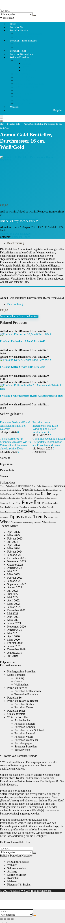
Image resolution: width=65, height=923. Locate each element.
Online (47, 498)
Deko (34, 486)
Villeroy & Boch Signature (15, 233)
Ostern (25, 66)
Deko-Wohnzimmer (45, 486)
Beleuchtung (24, 486)
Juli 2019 (12, 655)
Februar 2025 (15, 538)
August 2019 (14, 652)
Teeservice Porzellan (26, 694)
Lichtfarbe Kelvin (7, 498)
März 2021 (13, 620)
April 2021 (13, 616)
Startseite (5, 457)
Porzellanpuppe (23, 93)
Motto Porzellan (23, 60)
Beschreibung (15, 243)
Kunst (37, 494)
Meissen (12, 881)
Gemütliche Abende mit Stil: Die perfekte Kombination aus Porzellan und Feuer (48, 442)
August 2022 (14, 587)
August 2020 (14, 629)
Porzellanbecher (50, 503)
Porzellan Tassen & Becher (23, 40)
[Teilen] (8, 919)
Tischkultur (26, 517)
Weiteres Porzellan (19, 57)
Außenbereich (12, 486)
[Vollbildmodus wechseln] (5, 919)
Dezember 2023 (16, 558)
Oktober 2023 (15, 564)
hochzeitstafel (40, 490)
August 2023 (14, 567)
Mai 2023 (12, 571)
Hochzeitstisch (52, 490)
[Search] (1, 121)
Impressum (6, 464)
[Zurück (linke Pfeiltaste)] (1, 922)
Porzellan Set (14, 697)
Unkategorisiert (16, 713)
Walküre (12, 864)
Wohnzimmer (49, 522)
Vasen (17, 96)
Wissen (6, 521)
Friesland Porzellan (18, 861)
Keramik (21, 494)
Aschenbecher (22, 99)
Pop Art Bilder (15, 503)
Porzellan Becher (24, 704)
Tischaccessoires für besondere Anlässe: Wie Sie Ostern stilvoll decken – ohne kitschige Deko (15, 443)
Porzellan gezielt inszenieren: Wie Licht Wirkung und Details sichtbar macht (45, 427)
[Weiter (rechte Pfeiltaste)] (5, 922)
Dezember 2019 (16, 649)
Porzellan (31, 502)
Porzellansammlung (8, 512)
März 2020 (13, 639)
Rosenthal (13, 878)
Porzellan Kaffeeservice (28, 33)
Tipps (14, 516)
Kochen (31, 494)
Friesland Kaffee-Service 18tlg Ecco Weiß (22, 367)
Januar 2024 (14, 554)
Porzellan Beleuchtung (9, 507)
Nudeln (24, 498)
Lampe (54, 494)
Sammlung (55, 512)
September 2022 (16, 584)
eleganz (3, 490)
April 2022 (13, 600)
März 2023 (13, 574)
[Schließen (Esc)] (12, 919)
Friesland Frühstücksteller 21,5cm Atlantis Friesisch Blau (31, 395)
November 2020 (16, 626)
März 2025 (13, 535)
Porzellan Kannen (24, 80)
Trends (40, 516)
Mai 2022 (12, 597)
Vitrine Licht (53, 517)
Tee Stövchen (22, 73)
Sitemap (4, 476)
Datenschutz (7, 470)
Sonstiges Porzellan (25, 103)
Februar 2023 (15, 577)
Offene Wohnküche (36, 498)
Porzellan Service (19, 30)
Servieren (4, 517)
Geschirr (27, 489)
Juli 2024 (12, 541)
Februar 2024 (15, 551)
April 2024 (13, 545)
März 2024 (13, 548)
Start (2, 124)
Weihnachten (29, 70)
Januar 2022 (14, 607)
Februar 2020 (15, 642)
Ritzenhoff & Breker (19, 884)
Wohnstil (38, 523)
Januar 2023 (14, 580)
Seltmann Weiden (17, 868)
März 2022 (13, 603)
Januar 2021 (14, 623)
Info (60, 490)
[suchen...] (34, 15)
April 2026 (13, 532)
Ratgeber (57, 110)
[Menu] (1, 116)
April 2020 (13, 636)
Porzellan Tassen (24, 43)
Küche (46, 493)
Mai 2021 (12, 613)
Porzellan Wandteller (26, 86)
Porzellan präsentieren (29, 507)
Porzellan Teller (13, 124)
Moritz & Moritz (16, 874)
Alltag (2, 486)
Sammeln (38, 512)
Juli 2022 (12, 590)
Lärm (18, 498)
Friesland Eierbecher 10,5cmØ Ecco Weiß (22, 341)
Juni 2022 (12, 593)
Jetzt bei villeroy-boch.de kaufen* (19, 220)
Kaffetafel (10, 494)
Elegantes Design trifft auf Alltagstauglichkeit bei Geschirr (15, 425)
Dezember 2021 (16, 610)
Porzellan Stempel (24, 90)
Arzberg (12, 871)
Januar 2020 (14, 646)
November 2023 (16, 561)
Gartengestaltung (14, 490)
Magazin (14, 107)
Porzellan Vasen (23, 736)
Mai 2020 (12, 633)
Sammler (46, 512)
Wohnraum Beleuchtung (23, 523)
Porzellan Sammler (46, 507)
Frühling (26, 63)
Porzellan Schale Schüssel (29, 83)
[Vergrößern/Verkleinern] (1, 919)
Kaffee (3, 494)
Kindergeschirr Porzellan (21, 671)
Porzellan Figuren (24, 77)
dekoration (59, 486)
